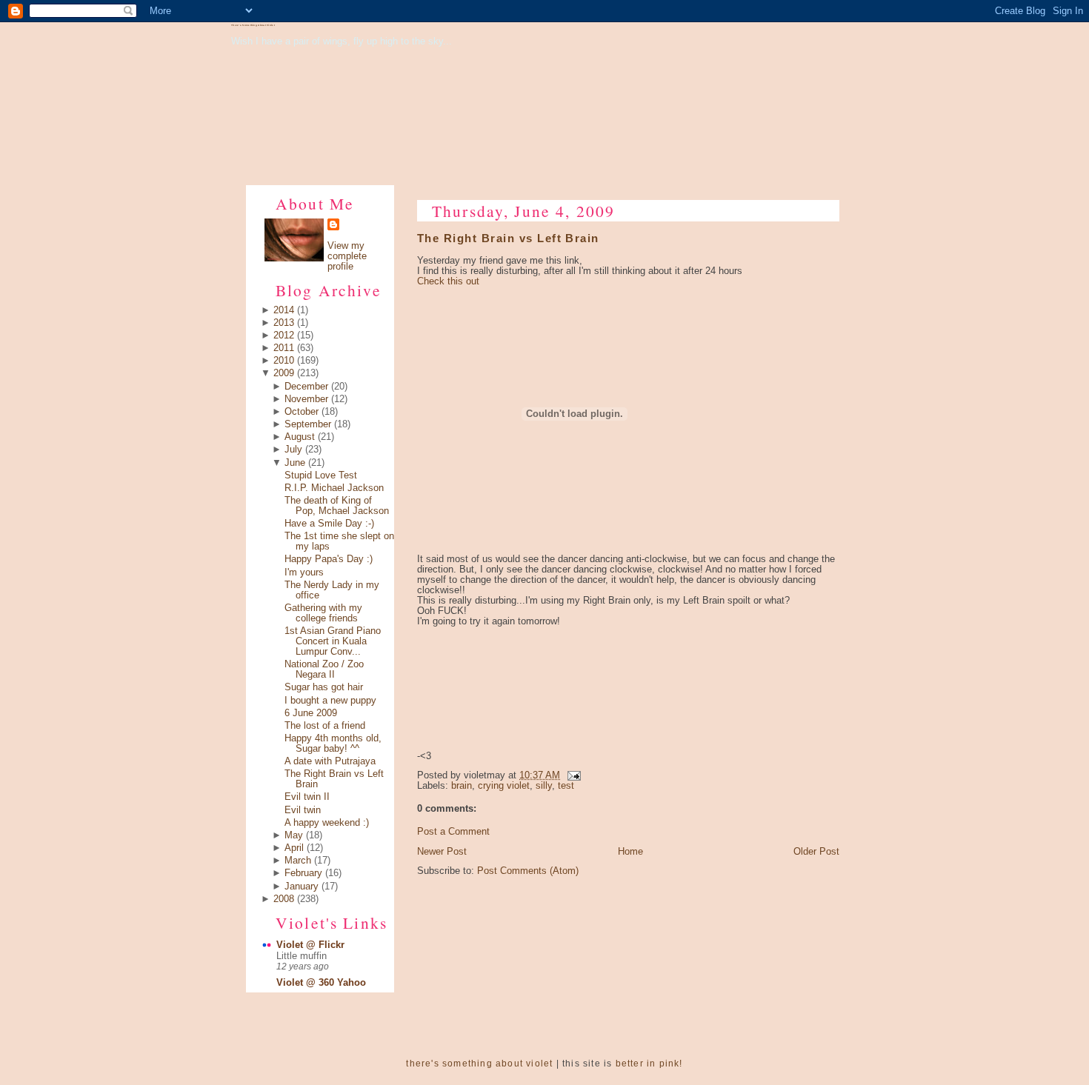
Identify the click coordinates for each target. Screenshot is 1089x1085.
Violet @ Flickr (310, 945)
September (307, 424)
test (566, 786)
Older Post (816, 852)
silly (544, 786)
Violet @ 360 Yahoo (321, 983)
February (303, 873)
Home (630, 852)
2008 (283, 899)
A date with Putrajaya (330, 761)
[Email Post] (572, 775)
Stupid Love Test (320, 475)
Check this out (448, 281)
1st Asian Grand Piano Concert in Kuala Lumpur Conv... (332, 641)
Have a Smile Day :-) (329, 523)
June (294, 463)
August (299, 437)
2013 (283, 323)
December (306, 386)
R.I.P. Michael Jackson (334, 488)
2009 (283, 373)
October (301, 412)
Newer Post (442, 852)
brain (461, 786)
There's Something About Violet (253, 25)
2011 (283, 348)
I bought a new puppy (330, 700)
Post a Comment (453, 832)
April (294, 848)
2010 (283, 360)
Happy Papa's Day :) (328, 559)
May (293, 835)
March (297, 860)
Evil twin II (307, 797)
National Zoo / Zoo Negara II (324, 669)
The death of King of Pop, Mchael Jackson (336, 505)
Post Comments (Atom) (528, 871)
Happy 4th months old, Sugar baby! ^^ (333, 743)
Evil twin (302, 810)
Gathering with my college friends (323, 613)
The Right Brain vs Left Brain (508, 238)
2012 (283, 335)
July (293, 449)
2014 (283, 310)
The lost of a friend (324, 726)
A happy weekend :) (326, 823)
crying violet (504, 786)
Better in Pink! (649, 1063)
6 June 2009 (310, 713)
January (301, 886)
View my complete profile (347, 256)
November (306, 399)
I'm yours (304, 572)
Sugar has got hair (323, 687)
